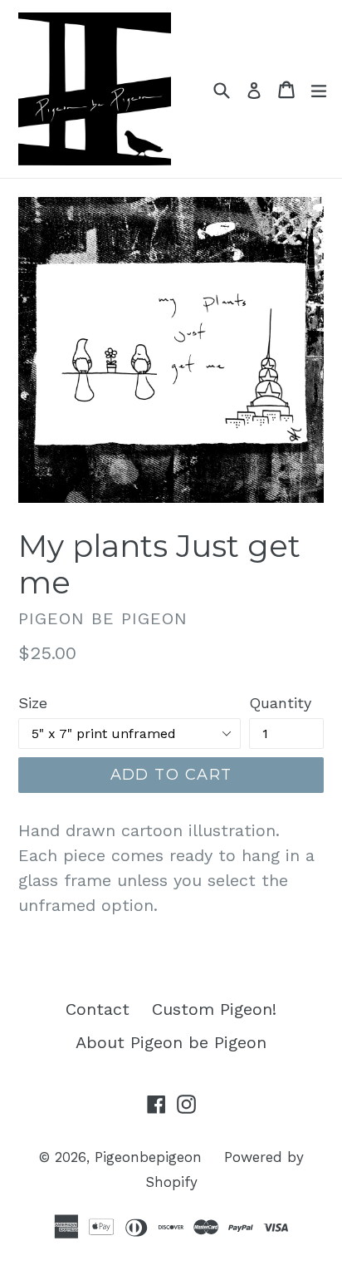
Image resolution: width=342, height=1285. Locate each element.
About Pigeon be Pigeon (171, 1042)
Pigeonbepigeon (148, 1157)
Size (32, 702)
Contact (97, 1009)
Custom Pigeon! (214, 1009)
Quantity (280, 702)
